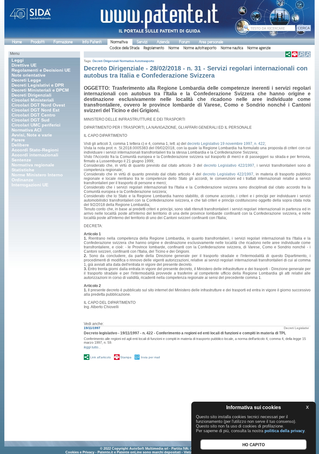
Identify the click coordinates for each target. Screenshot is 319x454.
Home (17, 42)
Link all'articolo (100, 357)
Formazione (63, 42)
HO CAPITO (253, 444)
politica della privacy (284, 430)
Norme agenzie (259, 48)
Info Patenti (92, 42)
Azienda (163, 42)
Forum (184, 42)
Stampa (125, 357)
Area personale (211, 42)
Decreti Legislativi (296, 328)
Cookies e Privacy (79, 452)
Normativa (119, 42)
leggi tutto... (92, 347)
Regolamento (154, 48)
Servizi (142, 42)
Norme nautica (232, 48)
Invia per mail (150, 357)
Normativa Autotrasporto (137, 61)
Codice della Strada (124, 48)
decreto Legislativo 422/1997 (229, 165)
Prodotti (38, 42)
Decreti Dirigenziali (106, 61)
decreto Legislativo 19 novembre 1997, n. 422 (226, 143)
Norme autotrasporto (200, 48)
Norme (174, 48)
